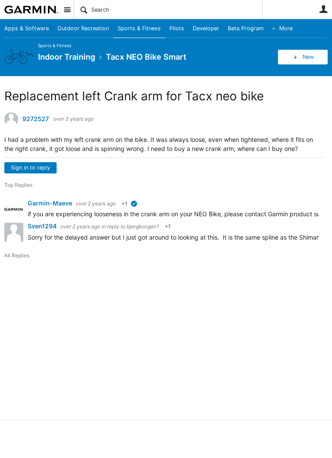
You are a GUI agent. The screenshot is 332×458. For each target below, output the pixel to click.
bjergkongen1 (143, 226)
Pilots (176, 28)
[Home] (31, 9)
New (308, 57)
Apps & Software (26, 28)
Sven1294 (43, 226)
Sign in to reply (30, 167)
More (286, 28)
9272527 (35, 118)
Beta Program (246, 28)
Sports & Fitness (139, 28)
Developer (206, 28)
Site (67, 9)
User (323, 9)
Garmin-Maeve (50, 203)
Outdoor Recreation (83, 28)
